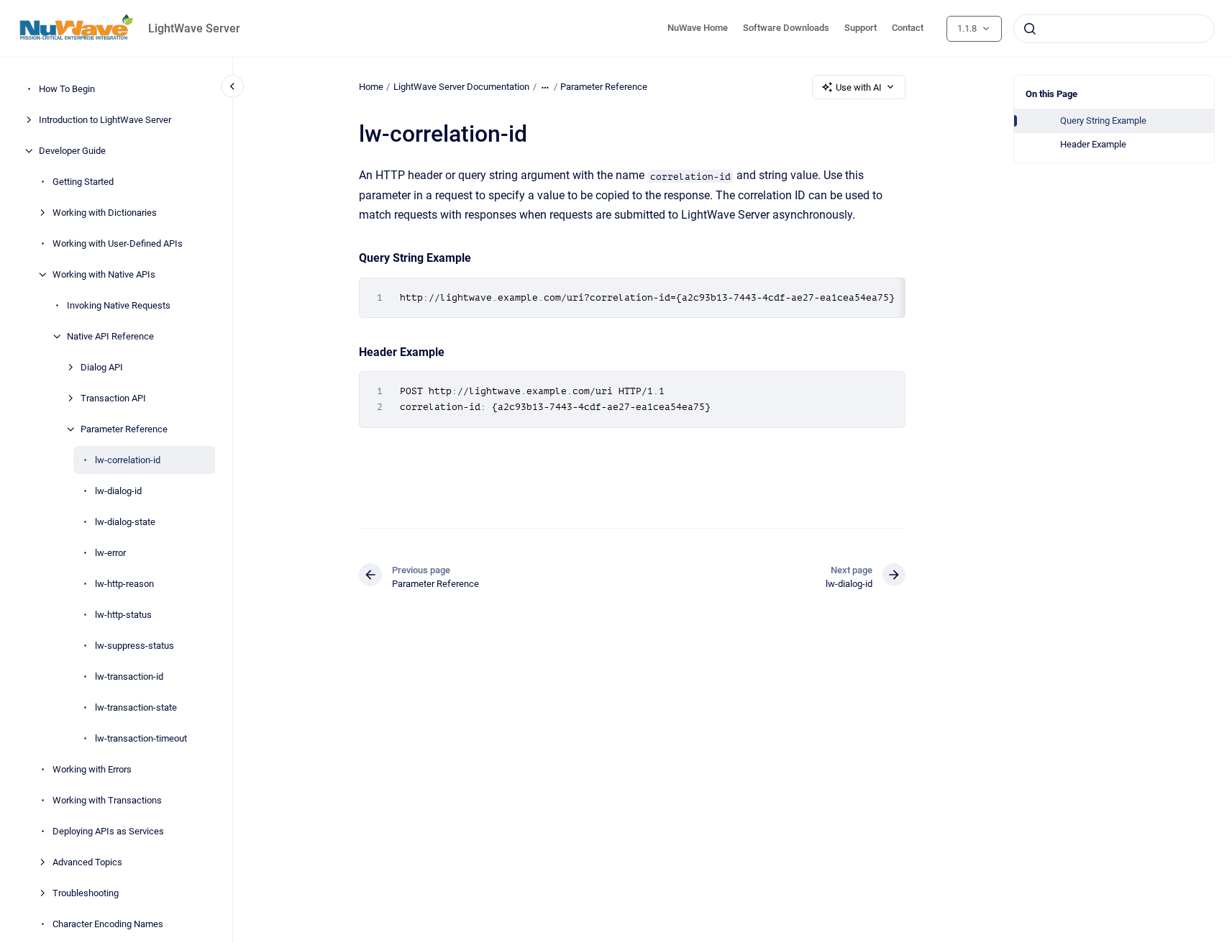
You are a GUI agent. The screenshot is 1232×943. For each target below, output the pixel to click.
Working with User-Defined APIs (118, 243)
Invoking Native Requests (118, 305)
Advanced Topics (87, 862)
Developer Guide (72, 150)
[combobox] (1114, 28)
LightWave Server (194, 28)
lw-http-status (123, 614)
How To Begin (67, 88)
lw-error (110, 552)
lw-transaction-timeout (141, 738)
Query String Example (1103, 120)
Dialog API (102, 367)
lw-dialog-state (125, 521)
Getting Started (83, 181)
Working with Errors (92, 769)
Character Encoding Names (108, 924)
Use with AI (859, 87)
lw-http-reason (124, 583)
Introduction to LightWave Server (105, 119)
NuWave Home (697, 27)
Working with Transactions (107, 800)
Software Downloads (786, 27)
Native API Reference (110, 336)
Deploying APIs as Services (108, 831)
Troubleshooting (86, 893)
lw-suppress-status (134, 645)
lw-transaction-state (136, 707)
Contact (907, 27)
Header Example (1093, 144)
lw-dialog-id (118, 491)
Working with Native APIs (104, 274)
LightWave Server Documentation (461, 86)
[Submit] (1029, 28)
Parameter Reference (124, 429)
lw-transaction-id (129, 676)
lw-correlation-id (127, 460)
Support (860, 27)
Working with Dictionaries (105, 212)
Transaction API (113, 398)
